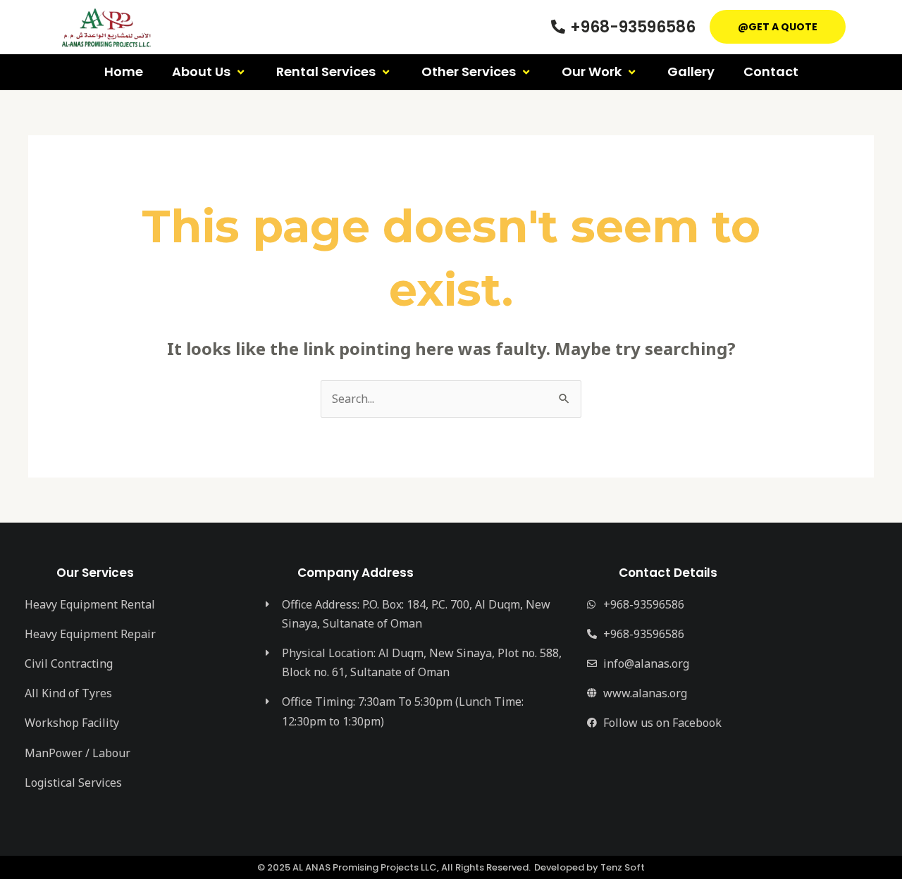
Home (123, 71)
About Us (201, 71)
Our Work (592, 71)
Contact (770, 71)
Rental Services (326, 71)
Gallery (691, 71)
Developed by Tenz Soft (589, 867)
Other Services (468, 71)
